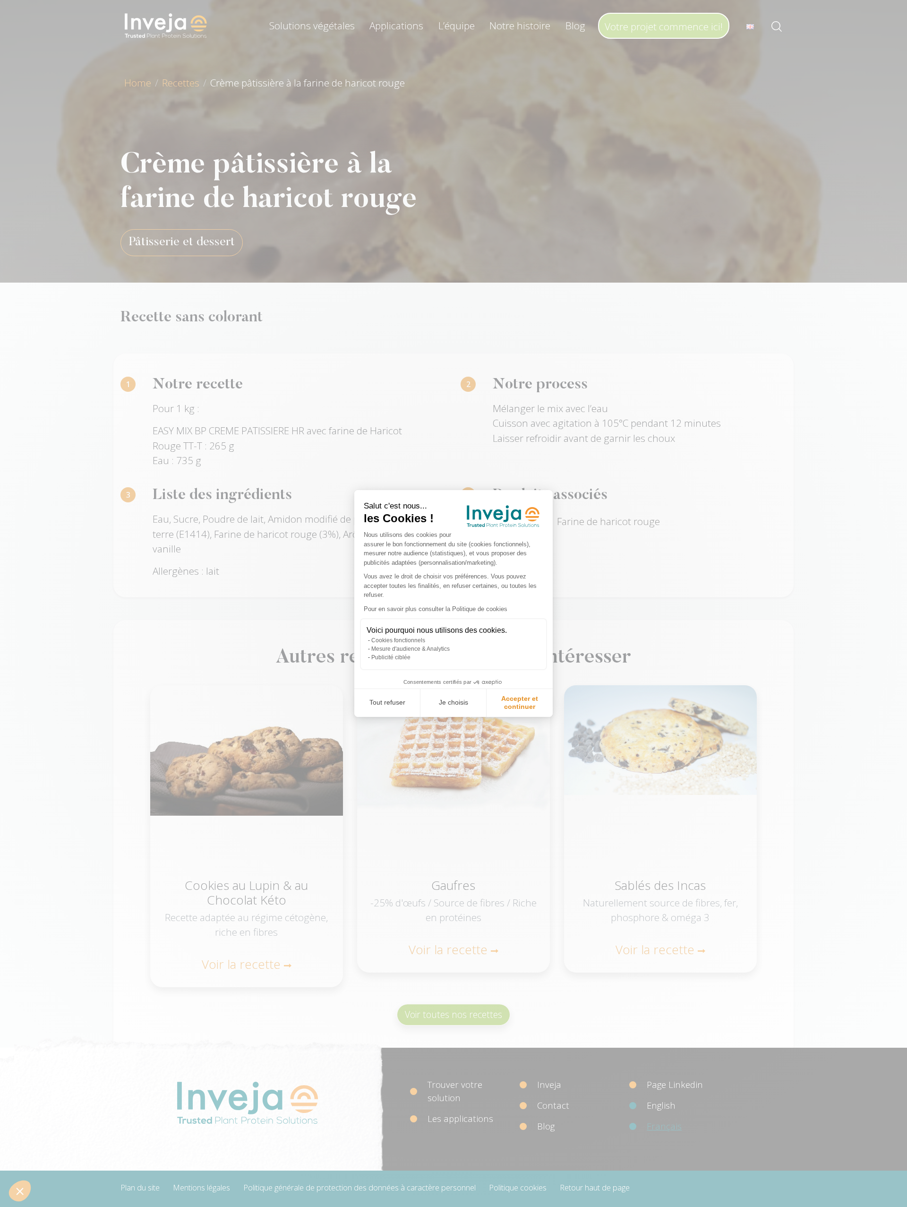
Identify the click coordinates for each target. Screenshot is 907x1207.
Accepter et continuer (519, 703)
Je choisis (453, 702)
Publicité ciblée (391, 657)
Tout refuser (387, 702)
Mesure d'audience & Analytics (410, 649)
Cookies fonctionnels (398, 640)
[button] (20, 1191)
